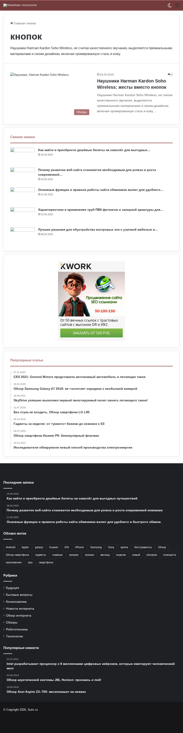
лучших (89, 554)
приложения (14, 562)
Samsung (96, 547)
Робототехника (17, 629)
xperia (124, 547)
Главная (19, 23)
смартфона (46, 562)
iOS (66, 547)
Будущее (12, 588)
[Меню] (177, 7)
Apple (25, 547)
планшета (169, 554)
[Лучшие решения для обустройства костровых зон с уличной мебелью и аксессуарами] (22, 235)
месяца (105, 554)
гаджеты (40, 554)
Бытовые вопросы (19, 594)
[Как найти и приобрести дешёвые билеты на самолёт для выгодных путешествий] (22, 156)
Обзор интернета (18, 615)
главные (57, 554)
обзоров (151, 554)
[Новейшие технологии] (20, 5)
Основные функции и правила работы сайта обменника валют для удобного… (101, 190)
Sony (111, 547)
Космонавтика (16, 601)
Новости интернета (20, 608)
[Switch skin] (169, 7)
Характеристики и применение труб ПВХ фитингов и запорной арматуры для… (100, 209)
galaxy (39, 547)
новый (136, 554)
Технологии (14, 636)
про (30, 562)
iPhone (79, 547)
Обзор (162, 547)
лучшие (74, 554)
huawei (53, 547)
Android (10, 547)
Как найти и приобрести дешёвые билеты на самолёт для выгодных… (94, 150)
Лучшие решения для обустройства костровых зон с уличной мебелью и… (98, 229)
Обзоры (11, 622)
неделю (121, 554)
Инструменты (143, 547)
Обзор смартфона (17, 554)
